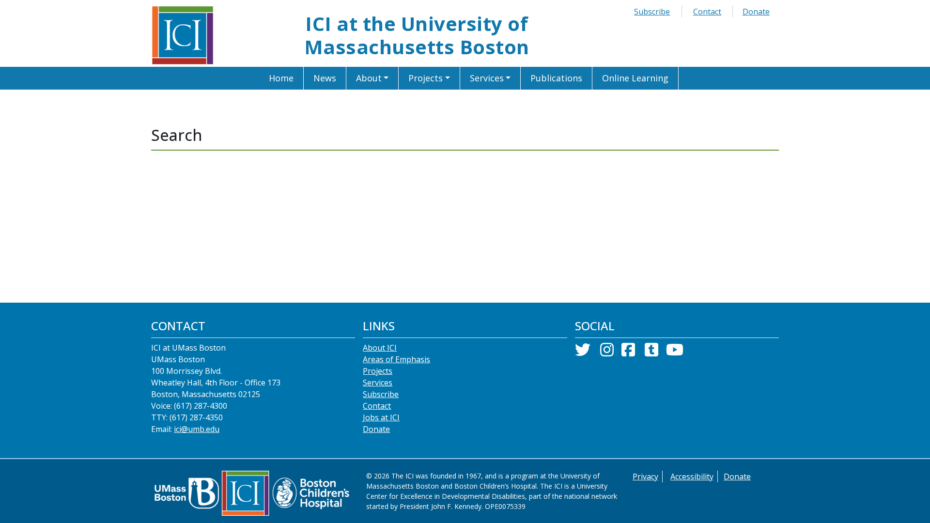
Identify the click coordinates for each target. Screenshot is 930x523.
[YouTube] (674, 352)
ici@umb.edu (196, 429)
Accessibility (691, 476)
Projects (377, 371)
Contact (707, 11)
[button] (372, 78)
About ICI (380, 347)
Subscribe (652, 11)
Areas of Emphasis (396, 359)
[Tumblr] (651, 352)
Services (377, 382)
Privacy (645, 476)
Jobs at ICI (381, 417)
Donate (756, 11)
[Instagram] (607, 352)
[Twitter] (582, 352)
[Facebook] (628, 352)
